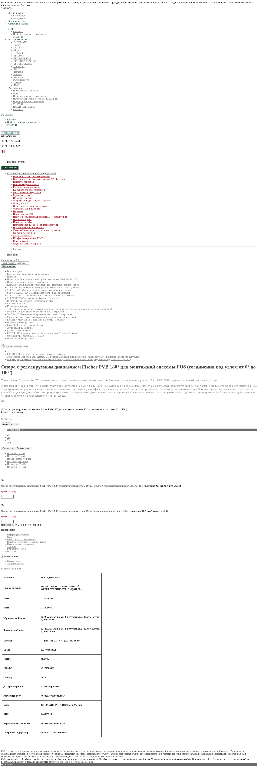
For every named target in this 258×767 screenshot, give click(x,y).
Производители (14, 561)
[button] (14, 346)
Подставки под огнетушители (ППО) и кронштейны (40, 216)
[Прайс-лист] (8, 422)
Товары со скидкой (15, 564)
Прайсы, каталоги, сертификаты (29, 34)
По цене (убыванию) (17, 461)
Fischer (17, 45)
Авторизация (20, 18)
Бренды (17, 249)
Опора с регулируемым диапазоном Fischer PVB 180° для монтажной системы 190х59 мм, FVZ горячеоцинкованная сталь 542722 (71, 486)
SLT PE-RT (18, 66)
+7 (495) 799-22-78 (10, 133)
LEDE (16, 47)
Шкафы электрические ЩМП (28, 238)
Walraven (18, 77)
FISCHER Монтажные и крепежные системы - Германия (36, 354)
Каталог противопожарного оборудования (31, 173)
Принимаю (6, 764)
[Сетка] (5, 422)
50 (8, 437)
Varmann (17, 74)
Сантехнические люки (24, 233)
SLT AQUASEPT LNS (24, 61)
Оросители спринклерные (26, 208)
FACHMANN (20, 42)
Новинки (12, 254)
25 (8, 434)
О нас (16, 93)
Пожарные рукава (22, 219)
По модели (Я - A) (16, 467)
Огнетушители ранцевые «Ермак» (30, 206)
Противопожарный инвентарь (28, 227)
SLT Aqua (18, 55)
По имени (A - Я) (16, 453)
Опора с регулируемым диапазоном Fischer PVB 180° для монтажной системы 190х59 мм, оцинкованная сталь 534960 (64, 511)
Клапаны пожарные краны (26, 187)
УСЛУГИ (18, 37)
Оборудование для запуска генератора (32, 200)
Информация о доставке (25, 90)
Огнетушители (20, 203)
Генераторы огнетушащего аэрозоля (31, 176)
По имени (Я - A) (16, 456)
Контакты (18, 31)
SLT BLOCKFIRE (22, 63)
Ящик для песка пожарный (27, 243)
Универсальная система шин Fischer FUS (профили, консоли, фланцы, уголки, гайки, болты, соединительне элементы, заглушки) (73, 356)
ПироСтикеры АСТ (23, 214)
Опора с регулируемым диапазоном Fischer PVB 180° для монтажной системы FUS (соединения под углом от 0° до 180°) (69, 359)
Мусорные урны (21, 195)
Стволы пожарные (22, 235)
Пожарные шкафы (22, 222)
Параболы (18, 211)
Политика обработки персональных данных (35, 98)
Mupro (16, 50)
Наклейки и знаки (22, 198)
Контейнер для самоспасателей (29, 190)
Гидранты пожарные (23, 182)
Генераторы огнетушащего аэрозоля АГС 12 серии (39, 179)
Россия (17, 82)
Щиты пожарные (22, 241)
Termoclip (18, 72)
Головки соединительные (26, 184)
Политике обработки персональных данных (71, 762)
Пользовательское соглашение (28, 101)
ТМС (16, 85)
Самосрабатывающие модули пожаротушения (36, 230)
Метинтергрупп (21, 80)
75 (8, 440)
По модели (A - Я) (16, 464)
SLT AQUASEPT (22, 58)
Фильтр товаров (15, 430)
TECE (16, 69)
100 (9, 443)
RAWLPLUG (20, 53)
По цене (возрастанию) (19, 459)
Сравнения (6, 419)
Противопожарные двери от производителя (35, 225)
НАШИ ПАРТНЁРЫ (24, 106)
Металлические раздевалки (27, 192)
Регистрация (19, 15)
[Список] (2, 422)
